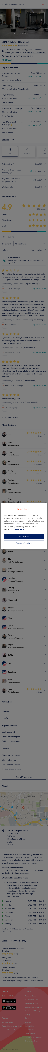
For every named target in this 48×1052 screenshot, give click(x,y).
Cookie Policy (18, 529)
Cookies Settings (24, 543)
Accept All (24, 536)
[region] (24, 526)
